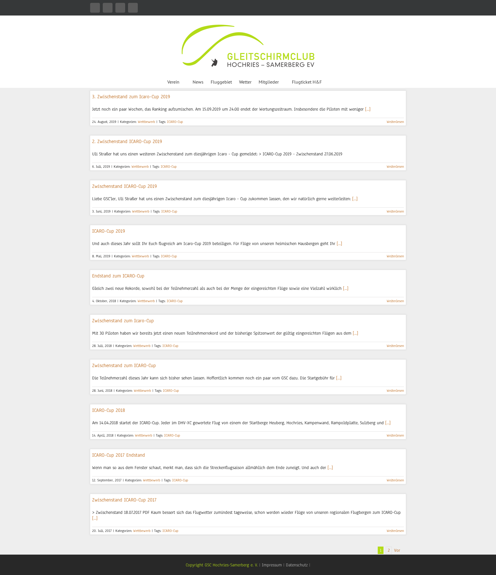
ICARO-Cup (175, 121)
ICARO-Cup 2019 (108, 231)
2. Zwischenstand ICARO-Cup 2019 (127, 141)
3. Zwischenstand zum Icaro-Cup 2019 (131, 96)
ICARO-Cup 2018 (108, 410)
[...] (368, 109)
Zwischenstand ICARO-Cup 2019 (124, 186)
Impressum (272, 565)
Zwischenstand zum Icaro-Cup (123, 320)
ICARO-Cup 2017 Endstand (118, 455)
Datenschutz (297, 565)
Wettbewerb (146, 121)
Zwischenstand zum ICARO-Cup (124, 365)
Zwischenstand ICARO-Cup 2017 (124, 500)
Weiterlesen (395, 121)
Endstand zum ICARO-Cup (118, 276)
